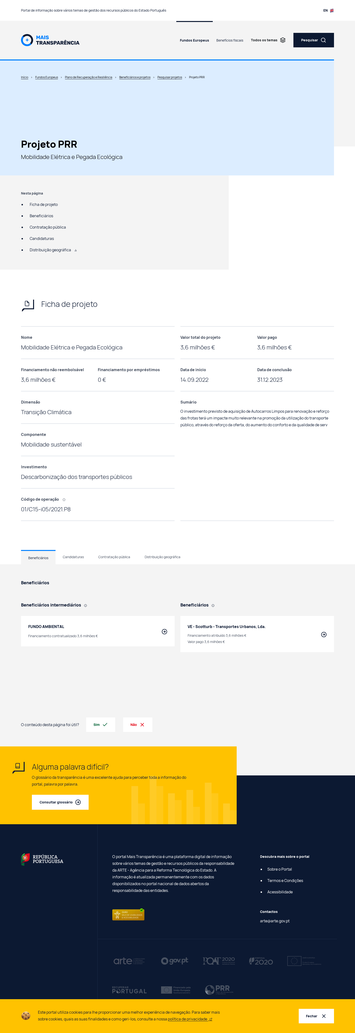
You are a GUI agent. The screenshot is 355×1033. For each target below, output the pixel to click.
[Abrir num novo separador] (42, 859)
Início (24, 77)
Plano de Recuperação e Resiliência (88, 77)
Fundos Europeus (194, 40)
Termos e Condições (285, 880)
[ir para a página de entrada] (50, 39)
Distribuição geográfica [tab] (162, 557)
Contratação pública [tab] (114, 557)
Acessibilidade (280, 892)
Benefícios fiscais (229, 40)
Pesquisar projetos (169, 77)
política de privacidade (188, 1019)
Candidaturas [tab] (73, 557)
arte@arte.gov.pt (275, 921)
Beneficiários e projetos (134, 77)
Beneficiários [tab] (38, 558)
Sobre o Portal (279, 869)
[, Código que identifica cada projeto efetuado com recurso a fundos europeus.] (66, 499)
